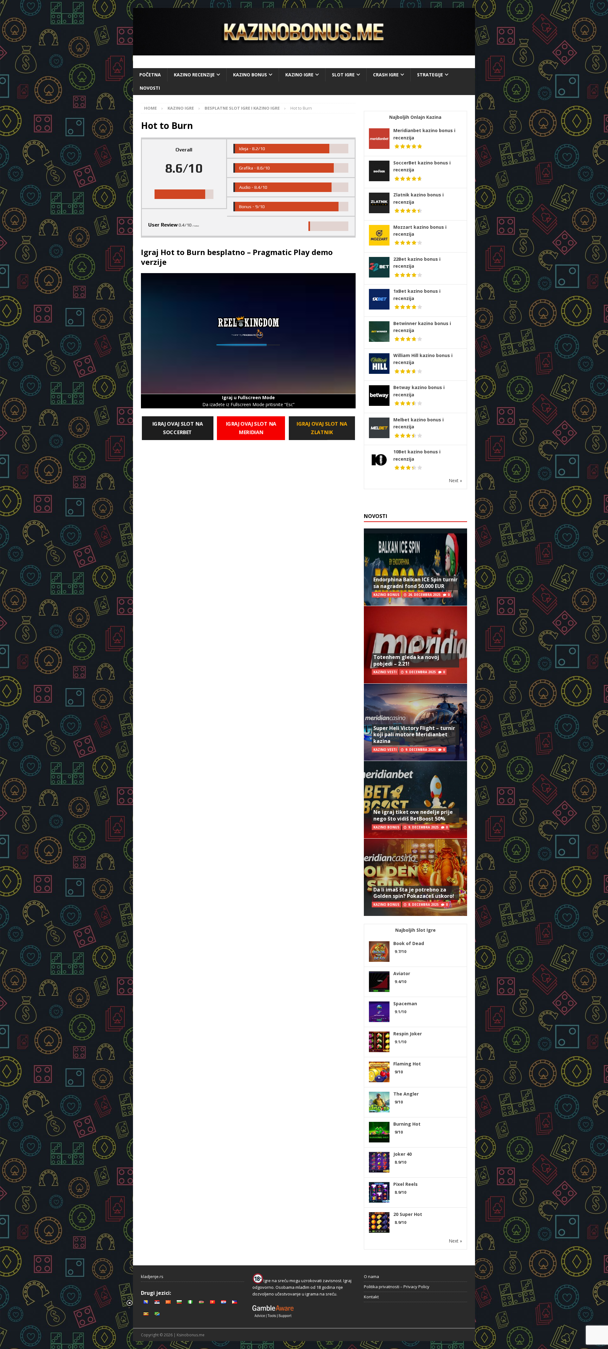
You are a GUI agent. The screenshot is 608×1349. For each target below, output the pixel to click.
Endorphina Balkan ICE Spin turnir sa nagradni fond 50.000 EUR (415, 583)
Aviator (401, 973)
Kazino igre (299, 75)
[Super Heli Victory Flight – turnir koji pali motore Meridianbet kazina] (415, 722)
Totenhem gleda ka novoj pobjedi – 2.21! (406, 660)
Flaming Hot (407, 1064)
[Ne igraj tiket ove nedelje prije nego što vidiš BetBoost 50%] (415, 799)
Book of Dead (408, 943)
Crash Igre (386, 75)
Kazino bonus (250, 75)
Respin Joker (407, 1034)
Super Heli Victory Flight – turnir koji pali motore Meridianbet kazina (414, 735)
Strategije (430, 75)
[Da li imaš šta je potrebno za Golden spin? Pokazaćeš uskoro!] (415, 877)
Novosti (150, 88)
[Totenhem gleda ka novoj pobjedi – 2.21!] (415, 644)
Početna (150, 75)
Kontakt (371, 1297)
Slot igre (343, 75)
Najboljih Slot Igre (415, 930)
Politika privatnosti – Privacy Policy (396, 1286)
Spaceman (405, 1004)
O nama (371, 1276)
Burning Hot (407, 1124)
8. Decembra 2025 (423, 904)
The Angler (406, 1094)
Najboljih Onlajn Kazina (415, 117)
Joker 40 (402, 1154)
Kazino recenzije (194, 75)
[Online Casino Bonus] (304, 52)
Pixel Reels (405, 1184)
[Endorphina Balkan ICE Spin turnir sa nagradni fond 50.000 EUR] (415, 567)
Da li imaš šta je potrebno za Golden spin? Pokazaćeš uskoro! (413, 893)
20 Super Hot (407, 1214)
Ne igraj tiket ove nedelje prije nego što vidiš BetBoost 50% (413, 815)
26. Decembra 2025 (424, 594)
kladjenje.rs (152, 1276)
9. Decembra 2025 (420, 672)
